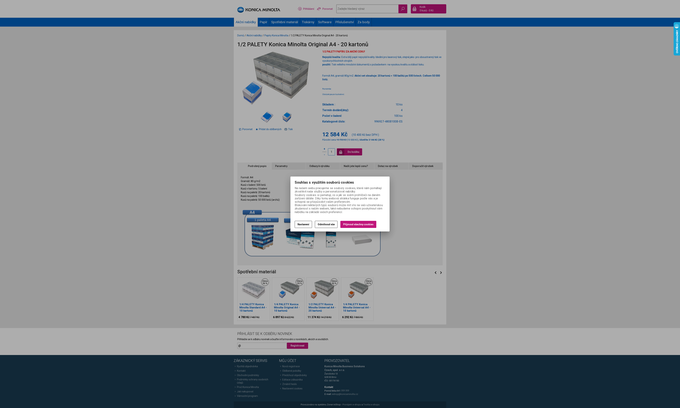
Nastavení (303, 224)
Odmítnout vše (326, 224)
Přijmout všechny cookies (358, 224)
